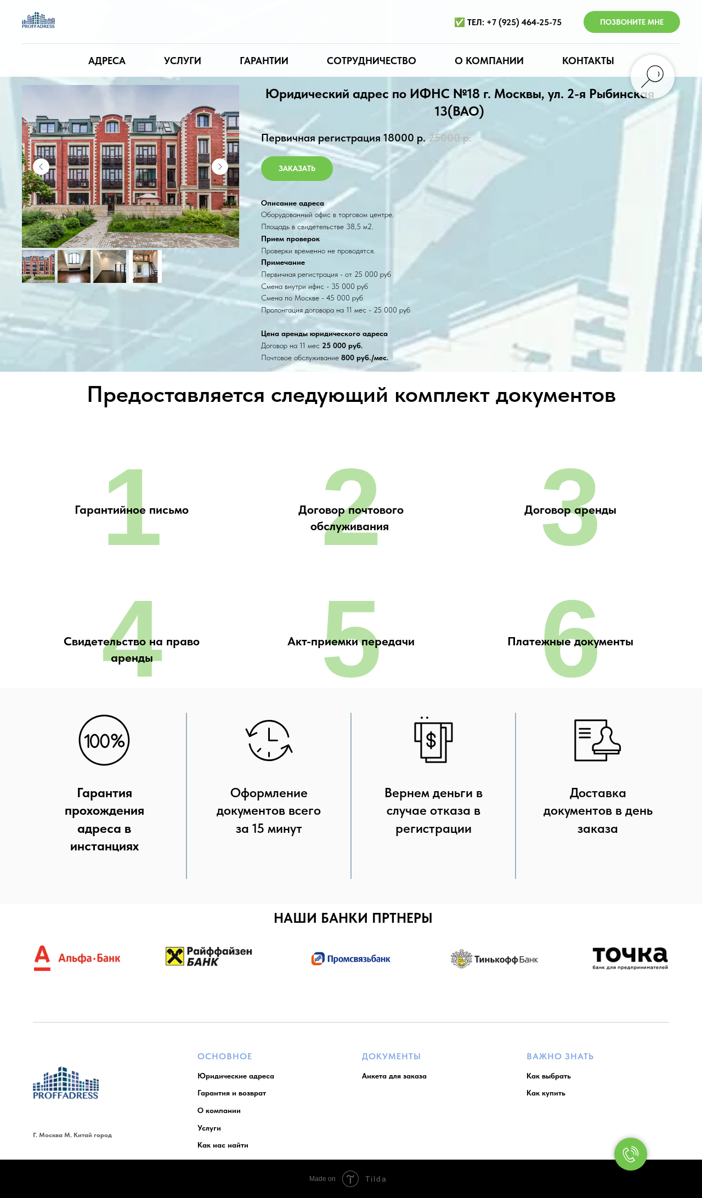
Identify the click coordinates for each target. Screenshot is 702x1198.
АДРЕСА (107, 60)
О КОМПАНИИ (489, 60)
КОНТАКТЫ (588, 60)
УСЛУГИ (182, 60)
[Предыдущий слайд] (41, 166)
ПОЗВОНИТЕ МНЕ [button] (632, 22)
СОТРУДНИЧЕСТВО (371, 60)
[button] (297, 168)
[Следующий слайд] (220, 166)
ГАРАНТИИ (264, 60)
